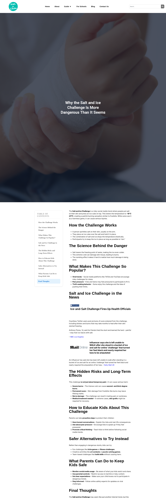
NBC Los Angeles (77, 337)
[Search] (162, 6)
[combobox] (145, 6)
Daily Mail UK (109, 365)
